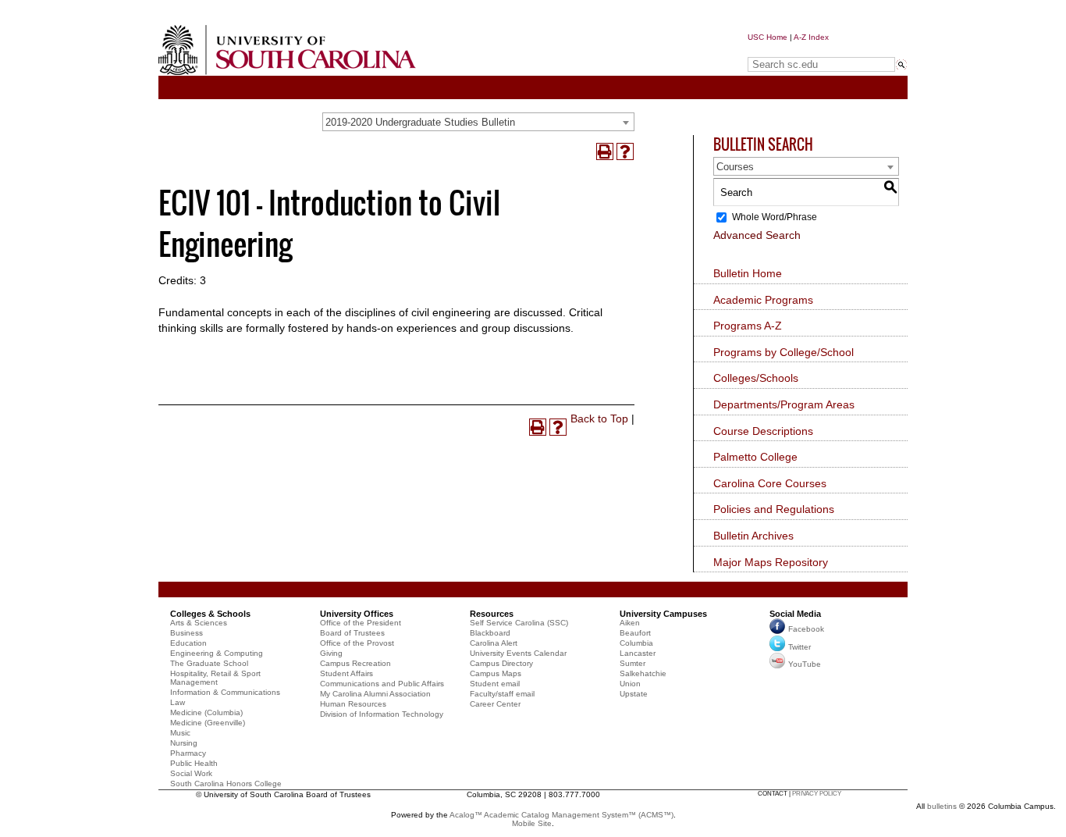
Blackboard (490, 633)
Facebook (806, 629)
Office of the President (360, 622)
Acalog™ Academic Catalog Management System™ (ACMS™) (561, 814)
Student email (495, 683)
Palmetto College (755, 457)
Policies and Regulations (773, 509)
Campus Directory (501, 663)
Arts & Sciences (198, 622)
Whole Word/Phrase (774, 217)
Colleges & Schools (210, 613)
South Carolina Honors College (226, 783)
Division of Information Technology (381, 714)
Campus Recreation (355, 663)
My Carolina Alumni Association (375, 693)
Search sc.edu (787, 49)
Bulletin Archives (753, 535)
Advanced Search (757, 235)
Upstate (634, 693)
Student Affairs (346, 673)
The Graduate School (209, 663)
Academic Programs (763, 300)
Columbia (636, 643)
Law (177, 702)
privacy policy (816, 793)
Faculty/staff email (502, 693)
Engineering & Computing (216, 653)
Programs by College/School (783, 352)
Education (188, 643)
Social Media (795, 613)
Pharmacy (188, 753)
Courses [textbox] (735, 167)
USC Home (767, 37)
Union (630, 683)
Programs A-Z (747, 325)
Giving (331, 653)
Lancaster (638, 653)
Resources (491, 613)
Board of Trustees (352, 633)
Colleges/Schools (755, 378)
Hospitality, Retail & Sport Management (215, 677)
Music (180, 732)
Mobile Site (532, 823)
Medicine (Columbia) (206, 712)
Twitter (799, 647)
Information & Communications (225, 692)
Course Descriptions (763, 431)
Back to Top (599, 418)
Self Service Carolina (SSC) (519, 622)
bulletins (942, 806)
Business (186, 633)
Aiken (630, 622)
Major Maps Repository (770, 562)
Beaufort (635, 633)
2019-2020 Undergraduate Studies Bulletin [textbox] (420, 122)
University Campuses (663, 613)
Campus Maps (495, 673)
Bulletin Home (747, 273)
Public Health (194, 763)
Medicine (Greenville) (207, 722)
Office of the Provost (357, 643)
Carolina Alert (493, 643)
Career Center (495, 704)
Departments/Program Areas (784, 404)
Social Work (191, 773)
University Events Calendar (518, 653)
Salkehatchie (643, 673)
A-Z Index (811, 37)
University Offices (356, 613)
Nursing (183, 743)
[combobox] (478, 121)
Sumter (632, 663)
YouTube (804, 664)
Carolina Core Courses (769, 483)
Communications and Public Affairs (382, 683)
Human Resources (353, 704)
